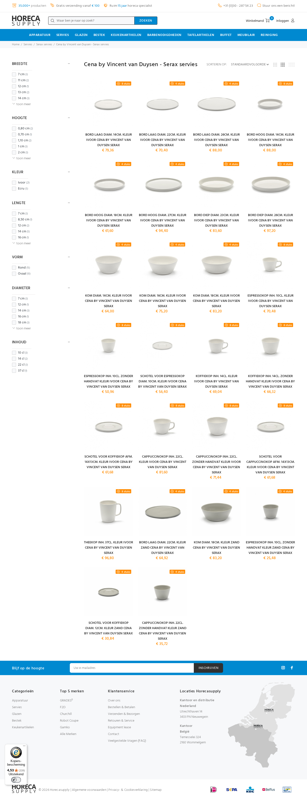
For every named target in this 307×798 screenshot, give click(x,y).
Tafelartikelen (200, 35)
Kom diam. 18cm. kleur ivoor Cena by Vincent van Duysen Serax (216, 301)
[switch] (16, 780)
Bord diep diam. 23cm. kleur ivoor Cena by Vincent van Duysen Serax (216, 220)
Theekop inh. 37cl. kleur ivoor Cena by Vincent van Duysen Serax (108, 548)
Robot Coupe (69, 720)
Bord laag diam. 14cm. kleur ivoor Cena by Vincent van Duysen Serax (108, 140)
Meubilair (246, 35)
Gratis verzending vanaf (77, 6)
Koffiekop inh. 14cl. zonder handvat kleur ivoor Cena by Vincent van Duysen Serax (270, 381)
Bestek (99, 35)
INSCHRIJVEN (208, 668)
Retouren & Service (121, 720)
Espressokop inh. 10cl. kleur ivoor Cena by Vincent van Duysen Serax (271, 301)
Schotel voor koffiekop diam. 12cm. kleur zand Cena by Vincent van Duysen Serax (108, 628)
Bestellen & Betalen (121, 707)
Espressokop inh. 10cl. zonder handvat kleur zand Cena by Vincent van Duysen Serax (270, 548)
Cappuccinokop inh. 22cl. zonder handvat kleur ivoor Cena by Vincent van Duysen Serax (216, 464)
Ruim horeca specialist (130, 6)
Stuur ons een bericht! (278, 6)
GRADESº (66, 700)
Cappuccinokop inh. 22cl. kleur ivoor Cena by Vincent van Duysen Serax (162, 462)
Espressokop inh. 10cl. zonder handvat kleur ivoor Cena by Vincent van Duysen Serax (108, 381)
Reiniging (269, 35)
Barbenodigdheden (164, 35)
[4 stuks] (162, 103)
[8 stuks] (108, 103)
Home (15, 44)
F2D (62, 707)
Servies (62, 35)
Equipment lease (119, 727)
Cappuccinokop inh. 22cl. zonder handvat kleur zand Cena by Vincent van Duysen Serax (162, 631)
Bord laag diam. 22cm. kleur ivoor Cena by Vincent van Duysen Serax (162, 140)
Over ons (114, 700)
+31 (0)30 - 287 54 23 (238, 6)
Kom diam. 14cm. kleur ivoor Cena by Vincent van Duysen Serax (108, 301)
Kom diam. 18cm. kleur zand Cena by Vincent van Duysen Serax (216, 548)
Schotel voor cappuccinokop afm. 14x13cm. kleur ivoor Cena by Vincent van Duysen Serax (270, 464)
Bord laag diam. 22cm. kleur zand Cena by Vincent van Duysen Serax (162, 548)
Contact (113, 734)
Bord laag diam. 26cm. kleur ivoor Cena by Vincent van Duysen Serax (216, 140)
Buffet (226, 35)
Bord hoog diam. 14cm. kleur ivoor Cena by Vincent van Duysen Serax (270, 140)
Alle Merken (68, 734)
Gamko (65, 727)
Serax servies (44, 44)
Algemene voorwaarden (89, 790)
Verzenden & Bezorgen (124, 714)
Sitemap (156, 790)
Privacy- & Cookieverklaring (128, 790)
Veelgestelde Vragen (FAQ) (127, 741)
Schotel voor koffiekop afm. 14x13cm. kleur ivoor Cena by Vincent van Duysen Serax (108, 462)
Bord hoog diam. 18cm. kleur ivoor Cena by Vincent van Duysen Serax (108, 220)
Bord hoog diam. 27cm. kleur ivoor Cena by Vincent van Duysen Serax (162, 220)
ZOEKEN (145, 20)
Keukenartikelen (126, 35)
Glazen (81, 35)
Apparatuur (40, 35)
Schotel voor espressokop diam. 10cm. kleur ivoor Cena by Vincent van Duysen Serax (162, 381)
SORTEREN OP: (217, 64)
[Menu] (24, 747)
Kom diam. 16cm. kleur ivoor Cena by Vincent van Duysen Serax (162, 301)
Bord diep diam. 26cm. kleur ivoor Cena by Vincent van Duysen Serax (270, 220)
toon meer (23, 104)
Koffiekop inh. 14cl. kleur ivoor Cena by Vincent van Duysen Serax (216, 381)
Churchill (66, 714)
